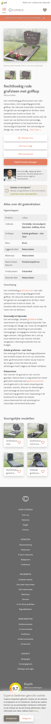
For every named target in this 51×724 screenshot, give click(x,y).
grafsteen (32, 319)
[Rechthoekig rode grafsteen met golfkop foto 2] (25, 74)
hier (36, 711)
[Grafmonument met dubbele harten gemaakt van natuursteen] (14, 430)
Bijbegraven (25, 559)
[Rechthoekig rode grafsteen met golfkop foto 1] (10, 74)
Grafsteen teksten (25, 579)
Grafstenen (25, 634)
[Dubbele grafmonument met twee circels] (37, 459)
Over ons (25, 515)
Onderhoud (25, 564)
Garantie (25, 599)
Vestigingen (25, 659)
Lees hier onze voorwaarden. (23, 194)
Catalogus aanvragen (25, 669)
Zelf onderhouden (26, 589)
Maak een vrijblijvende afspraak (36, 2)
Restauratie (25, 549)
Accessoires (25, 644)
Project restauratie (25, 554)
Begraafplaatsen (25, 609)
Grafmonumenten (25, 624)
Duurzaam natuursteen (26, 584)
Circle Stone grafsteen (25, 604)
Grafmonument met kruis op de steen (35, 442)
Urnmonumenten (25, 629)
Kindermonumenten (25, 639)
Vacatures (25, 520)
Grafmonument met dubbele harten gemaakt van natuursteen (11, 442)
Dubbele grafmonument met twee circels (35, 472)
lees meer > (35, 129)
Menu (4, 10)
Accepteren (11, 718)
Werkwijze (25, 594)
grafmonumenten (35, 381)
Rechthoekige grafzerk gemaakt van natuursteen (11, 472)
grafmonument (26, 290)
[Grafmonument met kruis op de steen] (37, 430)
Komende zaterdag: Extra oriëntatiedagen (25, 18)
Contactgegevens (25, 664)
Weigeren (26, 718)
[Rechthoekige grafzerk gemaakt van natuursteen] (14, 459)
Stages (25, 525)
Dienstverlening (25, 545)
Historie (25, 530)
